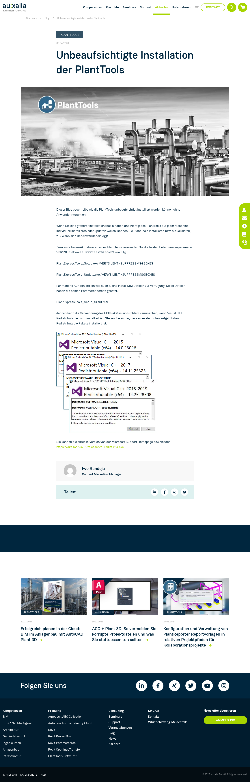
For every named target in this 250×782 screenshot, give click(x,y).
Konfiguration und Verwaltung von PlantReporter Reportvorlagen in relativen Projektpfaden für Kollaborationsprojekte (195, 637)
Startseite (31, 18)
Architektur (10, 730)
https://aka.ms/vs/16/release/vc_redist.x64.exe (90, 447)
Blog (47, 18)
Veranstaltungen (120, 727)
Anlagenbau (11, 749)
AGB (43, 774)
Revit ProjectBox (59, 736)
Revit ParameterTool (62, 743)
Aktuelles (161, 7)
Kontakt (213, 7)
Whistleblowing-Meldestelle (167, 722)
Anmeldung (225, 720)
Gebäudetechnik (14, 736)
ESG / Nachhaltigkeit (17, 723)
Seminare (129, 7)
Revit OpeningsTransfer (64, 749)
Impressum (10, 774)
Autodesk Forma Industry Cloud (70, 723)
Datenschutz (28, 774)
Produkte (112, 7)
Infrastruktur (11, 756)
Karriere (114, 744)
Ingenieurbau (12, 743)
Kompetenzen (92, 7)
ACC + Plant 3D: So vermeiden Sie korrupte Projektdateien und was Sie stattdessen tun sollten (124, 634)
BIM (5, 716)
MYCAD (153, 711)
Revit (51, 730)
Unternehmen (181, 7)
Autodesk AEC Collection (65, 716)
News (112, 738)
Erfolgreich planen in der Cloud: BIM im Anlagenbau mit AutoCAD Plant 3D (52, 634)
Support (145, 7)
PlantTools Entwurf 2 (62, 756)
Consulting (116, 711)
